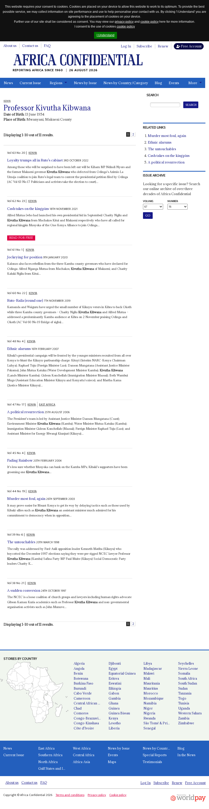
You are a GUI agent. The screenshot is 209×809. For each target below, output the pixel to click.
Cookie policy (117, 795)
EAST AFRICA (47, 404)
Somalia (184, 673)
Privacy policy (97, 795)
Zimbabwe (186, 723)
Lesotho (115, 723)
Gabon (114, 693)
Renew (163, 46)
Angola (79, 668)
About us (10, 46)
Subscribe (144, 46)
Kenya (113, 718)
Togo (182, 698)
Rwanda (149, 718)
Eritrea (114, 678)
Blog (158, 83)
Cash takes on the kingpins (28, 208)
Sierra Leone (188, 668)
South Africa (187, 678)
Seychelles (186, 663)
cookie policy (149, 21)
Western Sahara (190, 713)
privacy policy (124, 21)
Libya (147, 663)
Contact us (30, 46)
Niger (148, 708)
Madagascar (152, 668)
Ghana (113, 703)
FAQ (47, 46)
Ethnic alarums (19, 348)
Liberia (114, 728)
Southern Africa (50, 755)
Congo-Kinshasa (86, 723)
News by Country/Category (125, 83)
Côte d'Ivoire (84, 728)
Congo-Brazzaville (88, 718)
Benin (78, 673)
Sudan (183, 688)
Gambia (115, 698)
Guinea (114, 708)
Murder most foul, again (26, 498)
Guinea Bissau (119, 713)
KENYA (33, 152)
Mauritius (150, 688)
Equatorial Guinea (122, 673)
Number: (172, 201)
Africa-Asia (81, 762)
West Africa (81, 748)
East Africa (46, 748)
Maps (112, 762)
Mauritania (151, 683)
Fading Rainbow (20, 460)
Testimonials (152, 762)
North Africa (48, 762)
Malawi (148, 673)
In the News (186, 755)
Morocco (150, 693)
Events (174, 83)
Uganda (184, 708)
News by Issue (85, 83)
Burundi (80, 688)
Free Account (191, 46)
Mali (146, 678)
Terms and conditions (70, 795)
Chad (78, 708)
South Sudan (187, 683)
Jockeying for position (24, 257)
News (8, 83)
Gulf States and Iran (53, 768)
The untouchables (21, 542)
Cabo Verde (83, 693)
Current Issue (30, 83)
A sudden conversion (23, 590)
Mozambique (153, 698)
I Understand (105, 35)
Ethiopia (115, 688)
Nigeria (149, 713)
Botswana (81, 678)
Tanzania (184, 693)
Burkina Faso (83, 683)
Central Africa (83, 755)
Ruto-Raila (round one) (25, 300)
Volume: (148, 201)
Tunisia (183, 703)
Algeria (79, 663)
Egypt (113, 668)
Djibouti (115, 663)
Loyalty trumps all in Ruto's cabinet (35, 160)
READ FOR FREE (21, 237)
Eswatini (115, 683)
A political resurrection (25, 412)
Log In (126, 46)
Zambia (183, 718)
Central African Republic (89, 703)
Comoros (81, 713)
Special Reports (155, 755)
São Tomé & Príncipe (158, 723)
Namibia (149, 703)
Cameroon (82, 698)
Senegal (149, 728)
